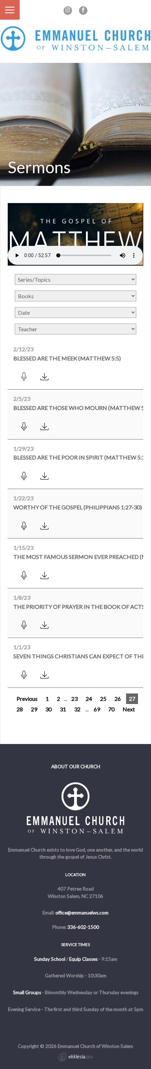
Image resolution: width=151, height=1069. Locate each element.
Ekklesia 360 (75, 1057)
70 (111, 709)
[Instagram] (68, 10)
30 (48, 709)
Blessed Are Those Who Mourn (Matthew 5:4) (82, 407)
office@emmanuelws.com (82, 912)
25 (103, 698)
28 (20, 709)
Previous (27, 698)
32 (77, 709)
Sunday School (49, 959)
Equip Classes (83, 959)
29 (34, 709)
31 (63, 709)
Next (129, 709)
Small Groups (27, 992)
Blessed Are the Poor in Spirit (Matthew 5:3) (80, 457)
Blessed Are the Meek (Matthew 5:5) (67, 358)
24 (89, 698)
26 (117, 698)
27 (132, 698)
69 (97, 709)
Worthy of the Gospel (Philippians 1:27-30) (77, 507)
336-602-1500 (83, 927)
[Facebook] (83, 10)
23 (74, 698)
